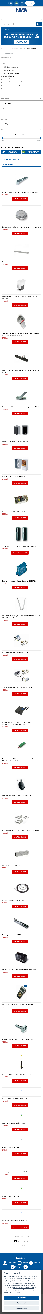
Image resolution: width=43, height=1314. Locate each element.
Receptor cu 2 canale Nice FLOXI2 (13, 1123)
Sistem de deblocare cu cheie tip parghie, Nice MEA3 (20, 407)
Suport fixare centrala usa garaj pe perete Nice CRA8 (20, 830)
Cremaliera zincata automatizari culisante (16, 262)
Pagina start (5, 48)
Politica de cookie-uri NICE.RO (23, 1287)
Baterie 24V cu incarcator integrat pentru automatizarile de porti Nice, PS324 (16, 723)
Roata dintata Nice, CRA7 (11, 1147)
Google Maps (11, 1263)
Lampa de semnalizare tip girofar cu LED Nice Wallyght (21, 227)
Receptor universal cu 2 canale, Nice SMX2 (17, 796)
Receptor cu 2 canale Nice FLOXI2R (14, 511)
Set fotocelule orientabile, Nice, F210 (15, 1221)
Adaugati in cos (20, 199)
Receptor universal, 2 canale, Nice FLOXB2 (17, 1074)
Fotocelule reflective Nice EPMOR (13, 477)
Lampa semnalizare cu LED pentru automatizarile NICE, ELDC (19, 298)
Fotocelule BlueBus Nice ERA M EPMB (15, 442)
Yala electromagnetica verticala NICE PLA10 (17, 653)
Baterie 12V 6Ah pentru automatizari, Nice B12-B (19, 970)
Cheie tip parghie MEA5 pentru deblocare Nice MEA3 (20, 192)
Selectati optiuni (20, 553)
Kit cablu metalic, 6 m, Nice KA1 (13, 900)
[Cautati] (40, 18)
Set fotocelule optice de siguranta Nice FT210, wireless (21, 546)
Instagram (18, 1267)
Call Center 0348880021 (12, 152)
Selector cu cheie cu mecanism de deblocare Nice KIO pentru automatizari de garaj (21, 334)
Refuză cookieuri (21, 1308)
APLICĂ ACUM (21, 42)
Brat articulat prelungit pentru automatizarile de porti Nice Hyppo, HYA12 (21, 617)
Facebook (37, 1263)
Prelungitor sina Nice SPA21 (12, 935)
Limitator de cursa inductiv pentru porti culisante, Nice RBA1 (21, 371)
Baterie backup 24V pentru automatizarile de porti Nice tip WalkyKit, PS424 (19, 760)
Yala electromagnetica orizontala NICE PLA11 (17, 687)
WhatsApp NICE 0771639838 (33, 152)
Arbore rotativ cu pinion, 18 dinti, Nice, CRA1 (18, 1039)
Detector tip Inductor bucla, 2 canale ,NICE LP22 (19, 581)
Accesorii (15, 48)
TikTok (30, 1267)
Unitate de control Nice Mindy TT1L (14, 865)
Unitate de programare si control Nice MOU (17, 1005)
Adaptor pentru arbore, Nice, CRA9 (14, 1172)
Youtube (25, 1263)
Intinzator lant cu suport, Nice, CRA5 (15, 1099)
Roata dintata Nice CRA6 (10, 1196)
